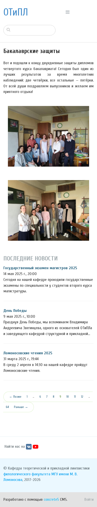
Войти (89, 499)
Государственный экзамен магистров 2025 (40, 268)
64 (7, 407)
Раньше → (21, 407)
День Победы (15, 310)
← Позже (15, 397)
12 (82, 397)
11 (75, 397)
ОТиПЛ (15, 12)
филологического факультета (26, 474)
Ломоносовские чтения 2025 (27, 353)
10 (67, 397)
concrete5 (51, 499)
